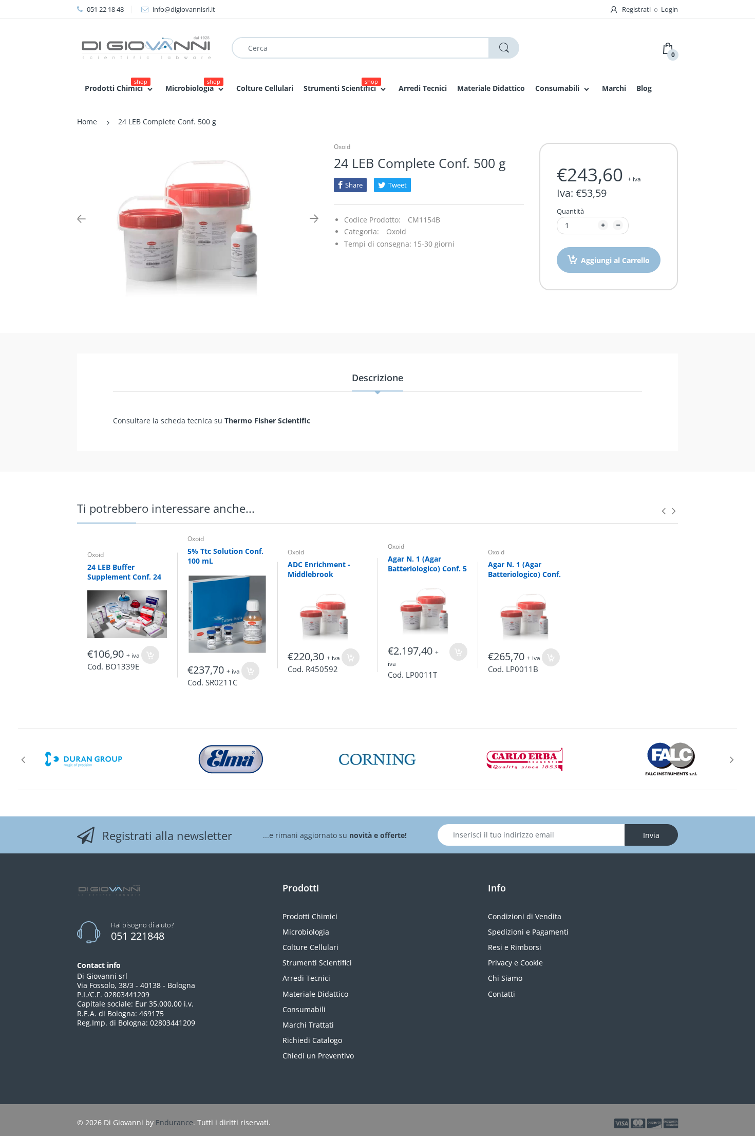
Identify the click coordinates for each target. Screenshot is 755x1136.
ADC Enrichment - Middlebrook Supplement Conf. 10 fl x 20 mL (325, 580)
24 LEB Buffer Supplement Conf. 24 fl (124, 577)
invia (651, 835)
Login (669, 9)
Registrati (636, 9)
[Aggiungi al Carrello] (150, 655)
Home (87, 121)
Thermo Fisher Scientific (266, 420)
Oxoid (342, 146)
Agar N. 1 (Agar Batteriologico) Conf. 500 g (524, 574)
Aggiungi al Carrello (615, 260)
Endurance (174, 1122)
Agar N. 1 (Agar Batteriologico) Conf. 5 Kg (427, 569)
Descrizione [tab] (377, 377)
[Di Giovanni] (146, 47)
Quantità (570, 211)
